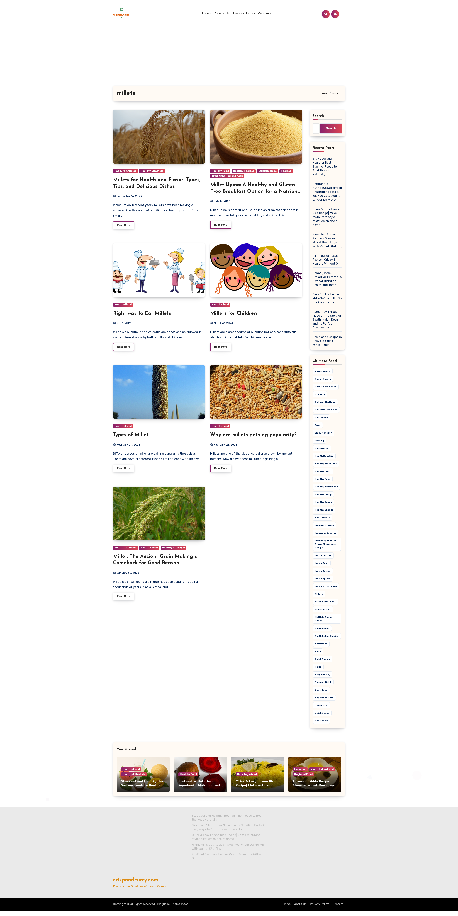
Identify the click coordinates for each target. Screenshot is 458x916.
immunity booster (325, 533)
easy (317, 425)
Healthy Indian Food (326, 486)
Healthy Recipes (243, 171)
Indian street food (326, 586)
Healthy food (322, 479)
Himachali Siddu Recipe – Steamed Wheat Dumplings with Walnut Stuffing (314, 785)
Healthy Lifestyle (152, 171)
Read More (123, 225)
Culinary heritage (325, 402)
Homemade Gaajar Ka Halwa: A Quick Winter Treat (327, 341)
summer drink (323, 682)
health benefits (324, 456)
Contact (264, 13)
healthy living (323, 494)
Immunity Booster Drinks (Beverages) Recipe (326, 544)
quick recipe (322, 659)
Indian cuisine (323, 555)
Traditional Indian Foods (227, 176)
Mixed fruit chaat (325, 601)
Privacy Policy (243, 13)
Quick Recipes (268, 171)
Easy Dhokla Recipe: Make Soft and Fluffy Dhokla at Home (327, 298)
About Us (221, 13)
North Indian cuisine (327, 636)
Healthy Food (220, 171)
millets (319, 594)
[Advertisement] (229, 59)
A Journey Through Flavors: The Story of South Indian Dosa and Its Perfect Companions (327, 319)
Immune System (324, 525)
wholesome (321, 720)
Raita (318, 667)
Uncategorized (247, 774)
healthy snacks (324, 510)
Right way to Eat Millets (142, 313)
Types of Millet (130, 435)
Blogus (161, 904)
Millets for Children (233, 313)
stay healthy (322, 674)
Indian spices (323, 578)
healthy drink (323, 471)
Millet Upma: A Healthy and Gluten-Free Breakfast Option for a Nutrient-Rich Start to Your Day (255, 191)
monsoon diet (323, 609)
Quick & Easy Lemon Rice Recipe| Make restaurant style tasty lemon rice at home (326, 217)
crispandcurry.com (135, 880)
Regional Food (303, 774)
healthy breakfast (326, 463)
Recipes (286, 171)
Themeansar (179, 904)
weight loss (322, 713)
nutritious (321, 643)
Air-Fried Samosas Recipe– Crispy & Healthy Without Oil (326, 259)
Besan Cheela (323, 379)
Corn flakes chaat (325, 386)
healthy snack (323, 502)
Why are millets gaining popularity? (253, 435)
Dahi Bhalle (321, 417)
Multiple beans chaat (323, 619)
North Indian (322, 628)
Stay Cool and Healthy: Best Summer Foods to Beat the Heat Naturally (325, 166)
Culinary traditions (326, 410)
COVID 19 (320, 394)
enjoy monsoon (323, 433)
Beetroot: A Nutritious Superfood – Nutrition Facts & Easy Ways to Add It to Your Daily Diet (327, 191)
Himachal (300, 769)
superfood (321, 690)
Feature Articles (125, 171)
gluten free (322, 448)
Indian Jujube (322, 571)
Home (206, 13)
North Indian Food (322, 769)
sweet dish (321, 705)
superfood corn (324, 697)
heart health (322, 517)
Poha (318, 651)
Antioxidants (322, 371)
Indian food (321, 563)
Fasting (319, 440)
